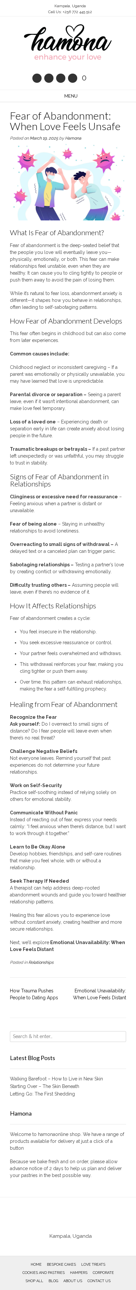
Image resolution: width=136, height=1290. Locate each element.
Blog (53, 1281)
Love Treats (93, 1264)
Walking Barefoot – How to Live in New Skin (56, 1078)
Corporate (103, 1273)
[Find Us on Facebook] (60, 78)
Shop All (34, 1281)
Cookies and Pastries (43, 1273)
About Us (72, 1281)
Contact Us (99, 1281)
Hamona (73, 138)
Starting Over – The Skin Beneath (44, 1086)
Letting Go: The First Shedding (42, 1094)
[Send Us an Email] (37, 78)
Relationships (40, 962)
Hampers (78, 1273)
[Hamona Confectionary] (68, 43)
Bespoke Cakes (61, 1264)
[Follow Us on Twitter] (72, 78)
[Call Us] (48, 78)
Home (36, 1264)
